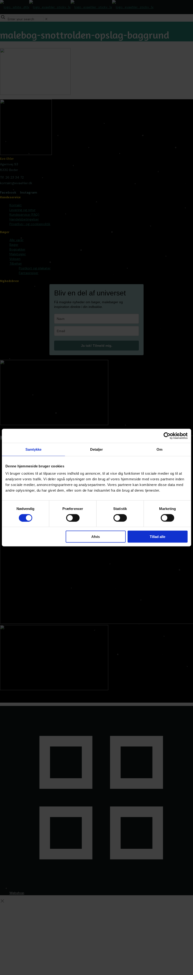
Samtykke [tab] (33, 449)
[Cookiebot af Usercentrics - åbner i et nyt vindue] (167, 435)
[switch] (73, 517)
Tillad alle (157, 537)
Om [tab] (159, 449)
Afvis (95, 537)
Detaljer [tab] (96, 449)
